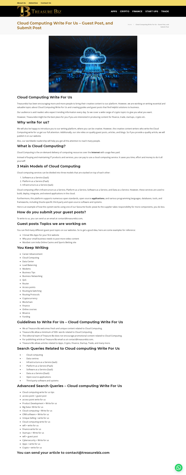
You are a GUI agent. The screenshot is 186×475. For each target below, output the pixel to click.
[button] (178, 467)
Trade (165, 11)
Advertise (33, 3)
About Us (21, 3)
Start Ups (151, 11)
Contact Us (46, 3)
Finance (137, 11)
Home (130, 24)
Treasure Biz (164, 465)
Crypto (124, 11)
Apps (114, 11)
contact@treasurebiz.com (70, 218)
